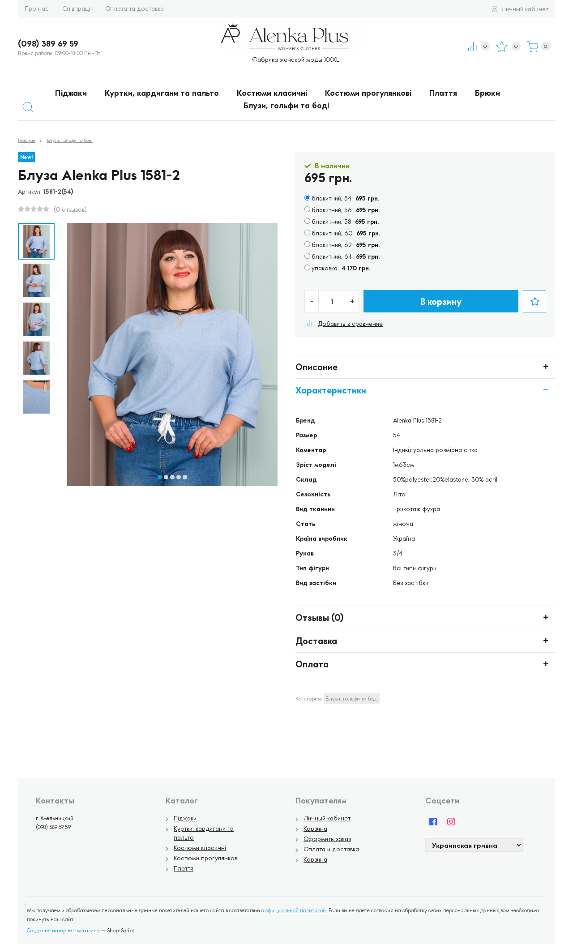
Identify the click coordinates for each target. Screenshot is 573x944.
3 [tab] (172, 477)
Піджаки (71, 93)
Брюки (487, 93)
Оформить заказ (327, 838)
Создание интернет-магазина (63, 930)
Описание (316, 366)
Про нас (37, 8)
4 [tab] (178, 477)
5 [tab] (185, 477)
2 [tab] (166, 477)
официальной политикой (295, 910)
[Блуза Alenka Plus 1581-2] (36, 241)
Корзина (315, 828)
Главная (26, 140)
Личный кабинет (524, 9)
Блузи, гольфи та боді (286, 105)
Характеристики (330, 389)
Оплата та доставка (134, 8)
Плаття (443, 93)
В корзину (441, 301)
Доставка (316, 640)
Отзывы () (319, 617)
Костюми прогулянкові (368, 93)
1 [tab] (160, 477)
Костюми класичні (272, 93)
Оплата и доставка (331, 849)
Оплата (312, 663)
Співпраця (77, 8)
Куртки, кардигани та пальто (162, 93)
